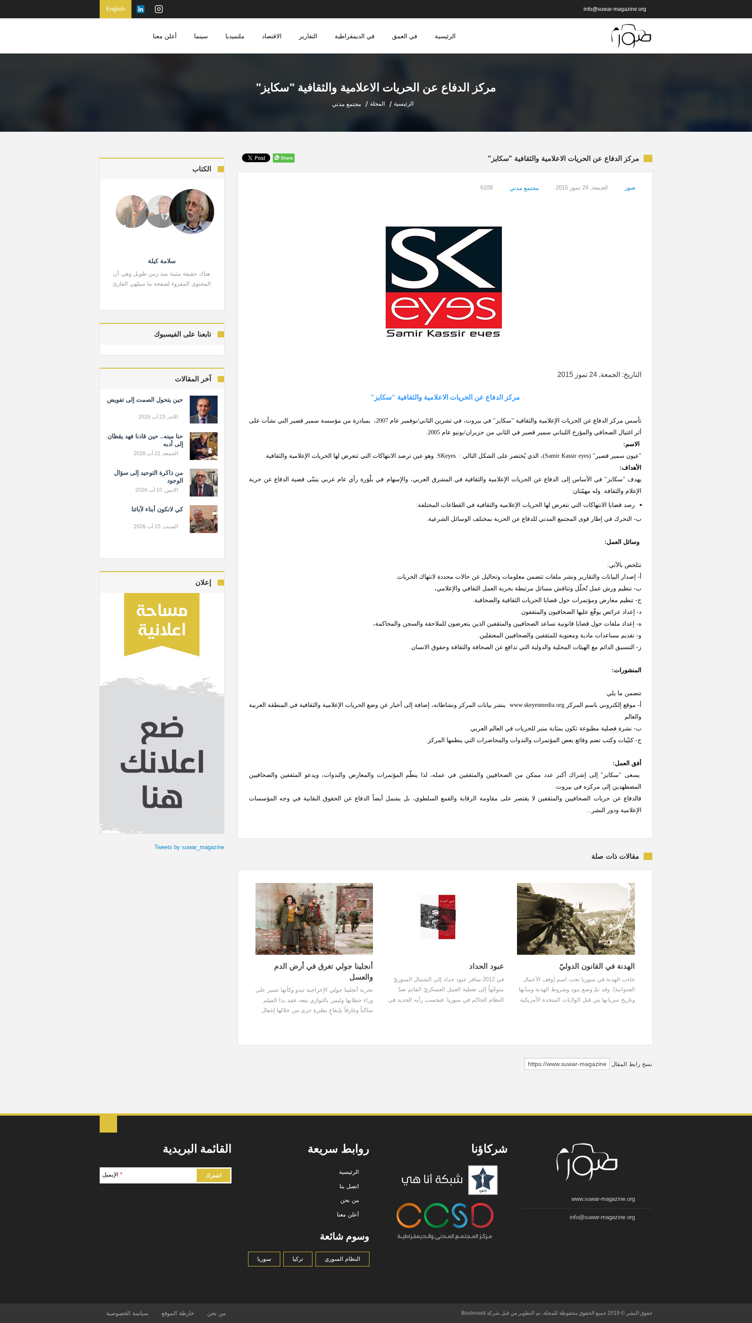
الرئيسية (445, 36)
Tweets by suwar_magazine (189, 847)
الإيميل (112, 1174)
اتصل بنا (349, 1186)
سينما (201, 36)
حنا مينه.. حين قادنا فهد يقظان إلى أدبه (145, 440)
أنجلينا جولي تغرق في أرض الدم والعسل (323, 971)
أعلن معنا (165, 36)
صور (630, 187)
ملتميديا (235, 36)
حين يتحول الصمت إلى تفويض (145, 399)
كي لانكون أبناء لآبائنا (157, 509)
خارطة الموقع (177, 1313)
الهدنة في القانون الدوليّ (597, 966)
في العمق (404, 36)
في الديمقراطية (355, 36)
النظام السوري (342, 1259)
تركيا (297, 1259)
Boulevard (473, 1313)
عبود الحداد (486, 966)
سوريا (264, 1259)
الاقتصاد (272, 36)
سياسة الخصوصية (127, 1313)
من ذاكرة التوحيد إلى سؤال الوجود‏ (148, 476)
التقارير (308, 36)
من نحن (349, 1200)
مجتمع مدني (524, 188)
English (115, 9)
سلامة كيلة (162, 260)
